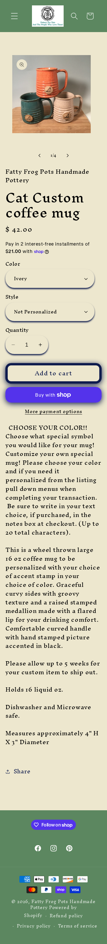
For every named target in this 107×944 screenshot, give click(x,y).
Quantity (17, 330)
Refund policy (66, 916)
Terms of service (77, 926)
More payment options (53, 411)
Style (12, 297)
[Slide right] (67, 155)
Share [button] (22, 771)
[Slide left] (39, 155)
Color (12, 264)
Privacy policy (34, 926)
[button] (14, 16)
